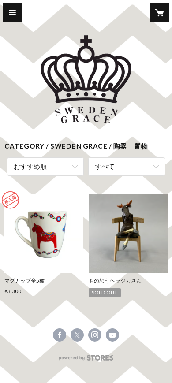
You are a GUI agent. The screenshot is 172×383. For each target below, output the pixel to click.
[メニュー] (12, 12)
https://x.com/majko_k (77, 335)
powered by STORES (86, 360)
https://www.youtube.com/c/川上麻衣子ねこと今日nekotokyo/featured (112, 335)
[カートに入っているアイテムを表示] (159, 12)
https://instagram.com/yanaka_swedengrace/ (94, 335)
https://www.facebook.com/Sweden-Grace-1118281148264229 (59, 335)
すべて (105, 166)
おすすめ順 (30, 166)
